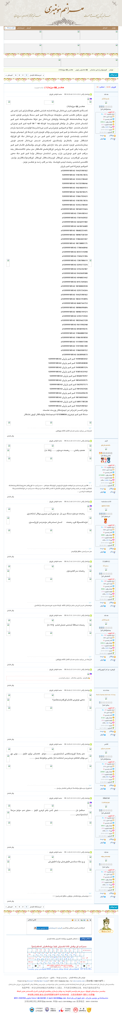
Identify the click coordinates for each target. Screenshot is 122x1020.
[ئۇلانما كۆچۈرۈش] (39, 88)
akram (106, 94)
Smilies (72, 920)
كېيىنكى (9, 75)
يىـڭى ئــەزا (105, 705)
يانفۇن (52, 978)
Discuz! (30, 981)
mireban (106, 690)
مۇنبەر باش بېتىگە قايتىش (77, 978)
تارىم (106, 441)
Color (87, 920)
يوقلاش (111, 135)
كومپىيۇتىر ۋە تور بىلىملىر (98, 70)
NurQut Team (42, 981)
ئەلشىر (106, 744)
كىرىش (29, 28)
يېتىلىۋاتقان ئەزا (105, 109)
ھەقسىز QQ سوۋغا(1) (66, 70)
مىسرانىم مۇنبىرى (116, 70)
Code (75, 920)
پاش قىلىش (10, 436)
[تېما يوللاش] (113, 75)
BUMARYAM (106, 798)
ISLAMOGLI (106, 562)
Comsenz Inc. (64, 981)
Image (84, 920)
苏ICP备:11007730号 (94, 981)
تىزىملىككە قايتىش (35, 75)
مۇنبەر (114, 28)
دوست (102, 135)
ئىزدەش (105, 28)
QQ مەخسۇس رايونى (81, 70)
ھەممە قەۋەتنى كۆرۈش (55, 94)
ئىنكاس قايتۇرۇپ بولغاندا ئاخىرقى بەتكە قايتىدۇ (62, 939)
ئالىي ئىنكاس (32, 920)
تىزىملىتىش (20, 28)
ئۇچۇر (102, 139)
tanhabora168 (106, 502)
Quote (78, 920)
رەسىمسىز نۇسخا (61, 978)
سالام (112, 139)
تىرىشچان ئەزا (105, 516)
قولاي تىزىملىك (10, 28)
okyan (106, 852)
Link (81, 920)
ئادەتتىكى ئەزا (105, 576)
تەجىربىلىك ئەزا (105, 456)
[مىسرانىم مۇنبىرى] (61, 26)
